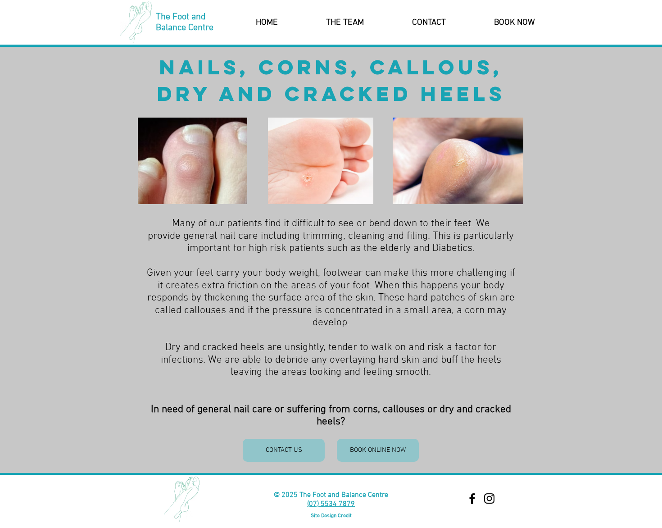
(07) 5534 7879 (331, 504)
